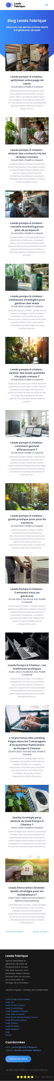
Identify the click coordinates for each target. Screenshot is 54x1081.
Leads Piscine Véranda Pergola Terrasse (21, 1017)
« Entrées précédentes (14, 931)
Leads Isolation (11, 1023)
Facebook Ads (30, 599)
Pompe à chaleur (34, 86)
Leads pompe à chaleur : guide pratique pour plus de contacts (27, 519)
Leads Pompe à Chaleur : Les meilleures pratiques (27, 666)
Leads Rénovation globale (15, 1020)
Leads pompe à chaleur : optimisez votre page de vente (27, 80)
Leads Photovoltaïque (14, 1008)
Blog (7, 1032)
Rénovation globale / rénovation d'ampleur (30, 899)
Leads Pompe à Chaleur (15, 1005)
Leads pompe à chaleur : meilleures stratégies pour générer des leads (27, 300)
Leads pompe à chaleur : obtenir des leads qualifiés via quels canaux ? (27, 373)
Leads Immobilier (12, 1026)
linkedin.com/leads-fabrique (27, 1050)
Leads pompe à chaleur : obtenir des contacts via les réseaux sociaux (27, 153)
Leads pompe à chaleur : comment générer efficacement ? (27, 446)
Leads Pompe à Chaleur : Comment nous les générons (27, 592)
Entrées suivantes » (41, 931)
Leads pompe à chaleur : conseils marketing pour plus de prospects (27, 226)
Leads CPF (9, 1002)
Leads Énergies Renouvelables (17, 999)
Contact (8, 1035)
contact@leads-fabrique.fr (24, 1047)
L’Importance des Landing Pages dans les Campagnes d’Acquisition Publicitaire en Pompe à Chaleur (27, 743)
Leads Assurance (12, 1029)
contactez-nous (18, 1059)
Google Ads (29, 751)
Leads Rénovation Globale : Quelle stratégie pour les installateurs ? (27, 891)
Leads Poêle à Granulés (15, 1014)
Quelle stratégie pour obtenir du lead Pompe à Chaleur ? (27, 821)
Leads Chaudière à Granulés (16, 1011)
